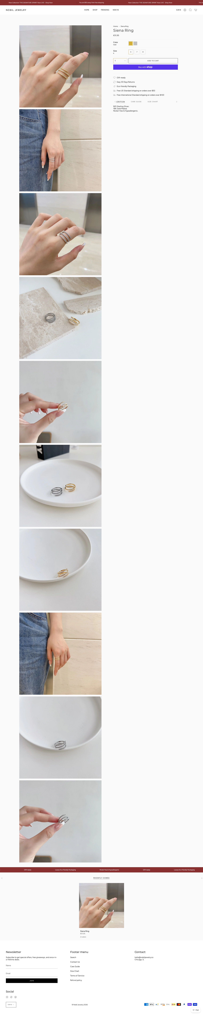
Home (115, 26)
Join (32, 981)
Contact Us (75, 962)
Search (73, 957)
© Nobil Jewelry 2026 (80, 1005)
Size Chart (74, 971)
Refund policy (76, 980)
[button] (95, 10)
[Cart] (195, 10)
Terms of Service (77, 976)
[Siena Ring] (101, 905)
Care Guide (75, 966)
